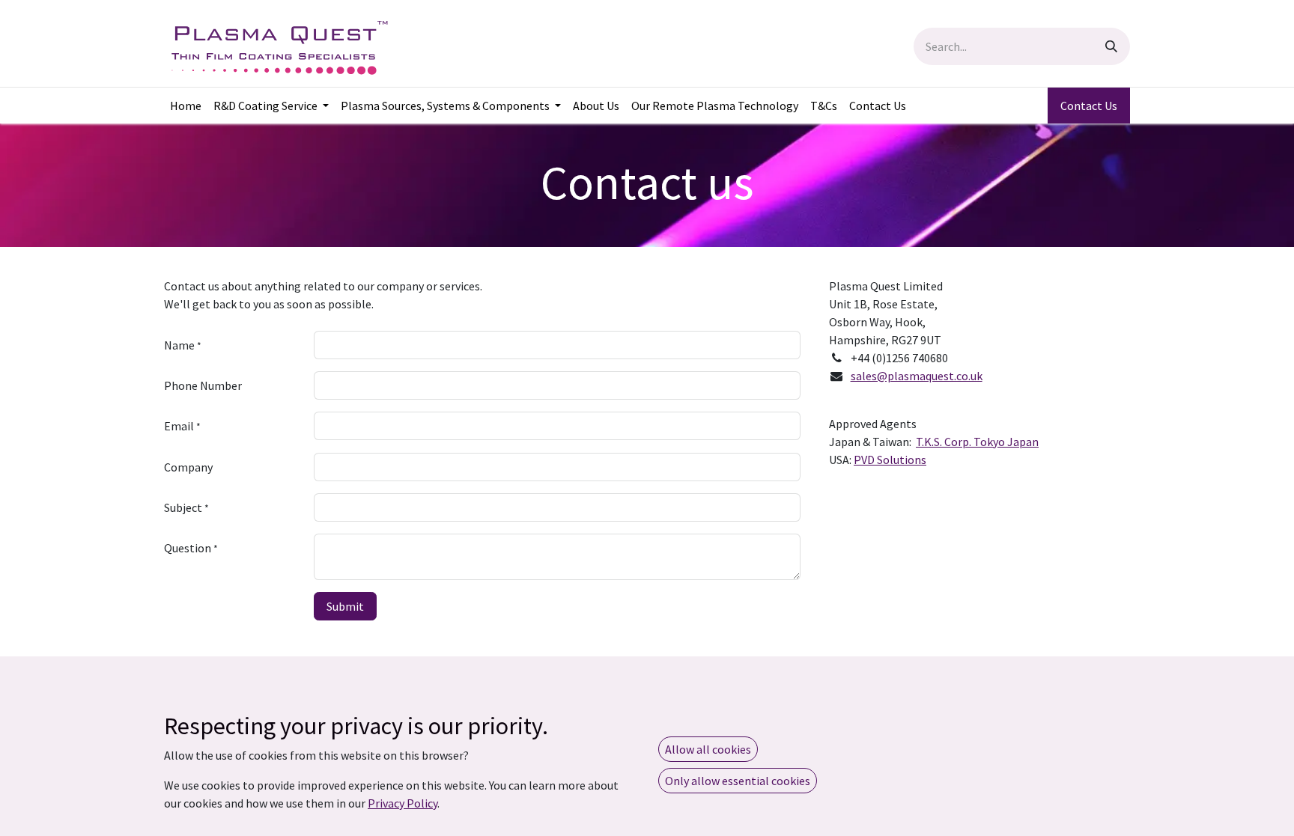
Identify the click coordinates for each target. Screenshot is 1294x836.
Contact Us (1088, 105)
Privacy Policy (402, 803)
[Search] (1111, 46)
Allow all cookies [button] (708, 749)
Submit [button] (345, 606)
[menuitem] (185, 105)
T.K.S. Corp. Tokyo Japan (977, 441)
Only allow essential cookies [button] (737, 780)
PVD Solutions (890, 459)
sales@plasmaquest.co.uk (916, 375)
